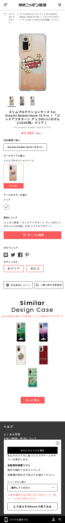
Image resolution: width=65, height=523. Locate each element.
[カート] (59, 5)
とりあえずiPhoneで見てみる (32, 506)
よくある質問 (12, 434)
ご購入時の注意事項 (51, 284)
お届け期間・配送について (20, 439)
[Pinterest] (27, 255)
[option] (32, 62)
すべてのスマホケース (12, 18)
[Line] (6, 255)
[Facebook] (20, 255)
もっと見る (33, 400)
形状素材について (20, 284)
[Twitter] (13, 255)
